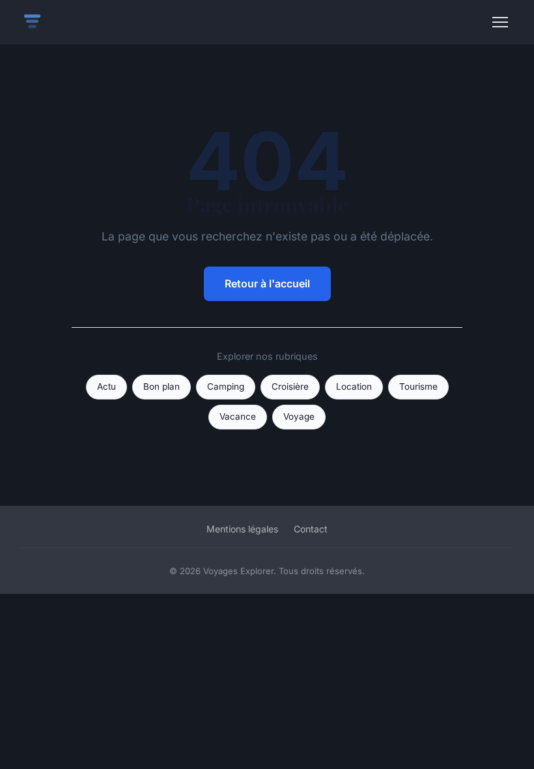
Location (354, 386)
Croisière (290, 386)
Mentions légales (242, 528)
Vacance (237, 416)
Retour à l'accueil (267, 283)
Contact (311, 528)
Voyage (299, 416)
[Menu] (500, 22)
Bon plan (161, 386)
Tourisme (418, 386)
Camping (225, 386)
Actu (106, 386)
